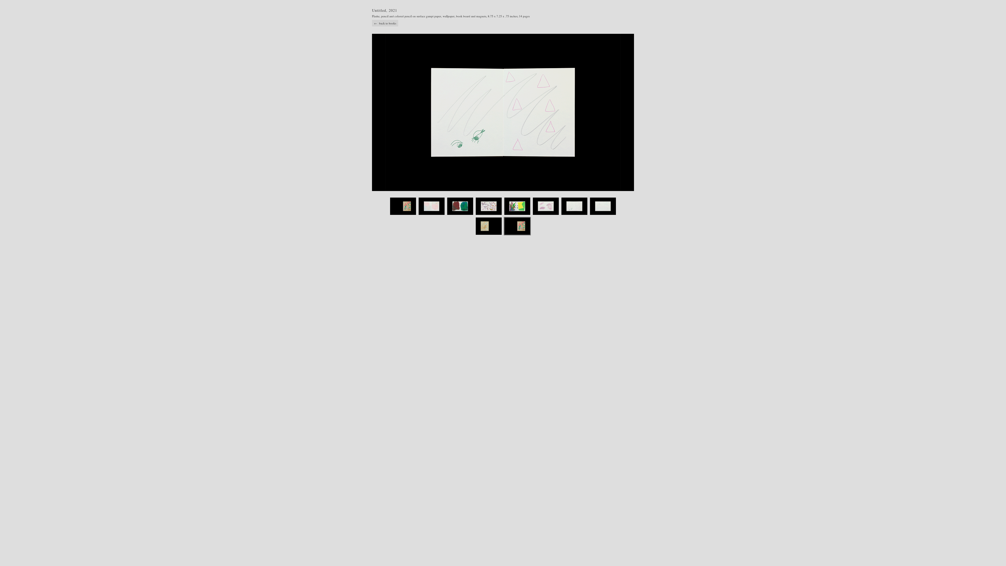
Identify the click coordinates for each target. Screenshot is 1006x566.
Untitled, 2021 (384, 10)
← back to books (385, 23)
